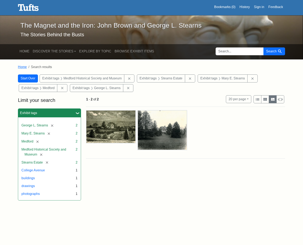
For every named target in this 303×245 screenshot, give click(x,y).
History (245, 7)
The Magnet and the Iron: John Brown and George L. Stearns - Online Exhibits (28, 8)
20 (237, 99)
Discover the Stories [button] (53, 51)
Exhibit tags (28, 113)
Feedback (275, 7)
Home (24, 51)
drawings (28, 186)
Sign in (259, 7)
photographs (30, 194)
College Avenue (33, 170)
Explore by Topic (95, 51)
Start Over (28, 78)
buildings (28, 178)
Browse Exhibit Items (134, 51)
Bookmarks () (224, 7)
